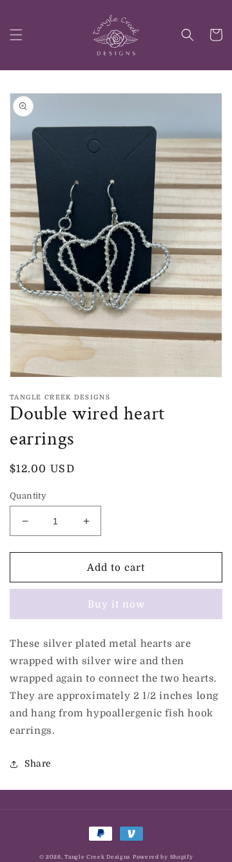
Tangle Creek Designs (97, 857)
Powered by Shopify (163, 857)
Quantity (28, 496)
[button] (16, 35)
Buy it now (116, 604)
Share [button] (38, 763)
